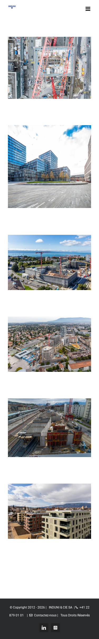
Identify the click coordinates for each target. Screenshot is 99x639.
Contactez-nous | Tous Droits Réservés (61, 615)
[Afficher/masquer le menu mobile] (88, 9)
